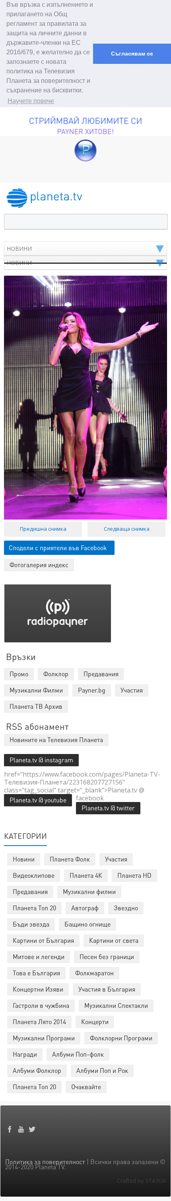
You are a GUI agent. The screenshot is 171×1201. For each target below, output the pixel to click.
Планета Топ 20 (34, 908)
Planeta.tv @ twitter (108, 808)
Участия (116, 859)
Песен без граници (107, 956)
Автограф (85, 908)
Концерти (95, 1021)
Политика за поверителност (45, 1161)
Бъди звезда (31, 924)
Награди (25, 1054)
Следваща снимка (127, 528)
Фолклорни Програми (121, 1038)
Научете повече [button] (31, 101)
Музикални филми (89, 891)
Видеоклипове (33, 875)
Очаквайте (86, 1086)
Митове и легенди (38, 956)
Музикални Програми (44, 1038)
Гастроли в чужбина (41, 1005)
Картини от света (113, 940)
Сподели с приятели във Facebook (58, 547)
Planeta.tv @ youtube (38, 800)
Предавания (30, 891)
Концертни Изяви (38, 989)
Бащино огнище (87, 924)
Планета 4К (86, 875)
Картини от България (43, 940)
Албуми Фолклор (37, 1070)
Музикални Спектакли (116, 1005)
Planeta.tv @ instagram (41, 760)
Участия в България (106, 989)
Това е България (36, 973)
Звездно (126, 908)
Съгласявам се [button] (132, 53)
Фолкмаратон (94, 973)
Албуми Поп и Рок (102, 1070)
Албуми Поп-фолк (78, 1054)
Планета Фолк (70, 859)
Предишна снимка (43, 528)
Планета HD (134, 875)
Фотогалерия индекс (39, 564)
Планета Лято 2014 (39, 1021)
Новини (24, 859)
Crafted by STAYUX (141, 1180)
